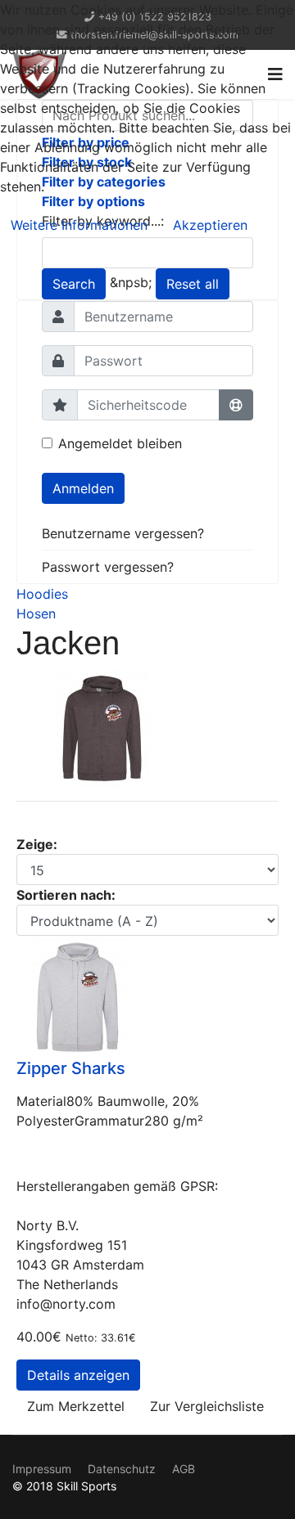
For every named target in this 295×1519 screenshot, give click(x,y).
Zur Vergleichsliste (207, 1406)
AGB (183, 1469)
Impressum (41, 1469)
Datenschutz (122, 1469)
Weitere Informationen (79, 225)
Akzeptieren (210, 225)
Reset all (192, 284)
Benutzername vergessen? (123, 533)
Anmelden (83, 488)
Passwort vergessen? (108, 567)
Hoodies (42, 594)
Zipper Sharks (70, 1068)
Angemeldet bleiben (120, 443)
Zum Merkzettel (76, 1406)
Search (73, 284)
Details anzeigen (78, 1375)
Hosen (36, 613)
